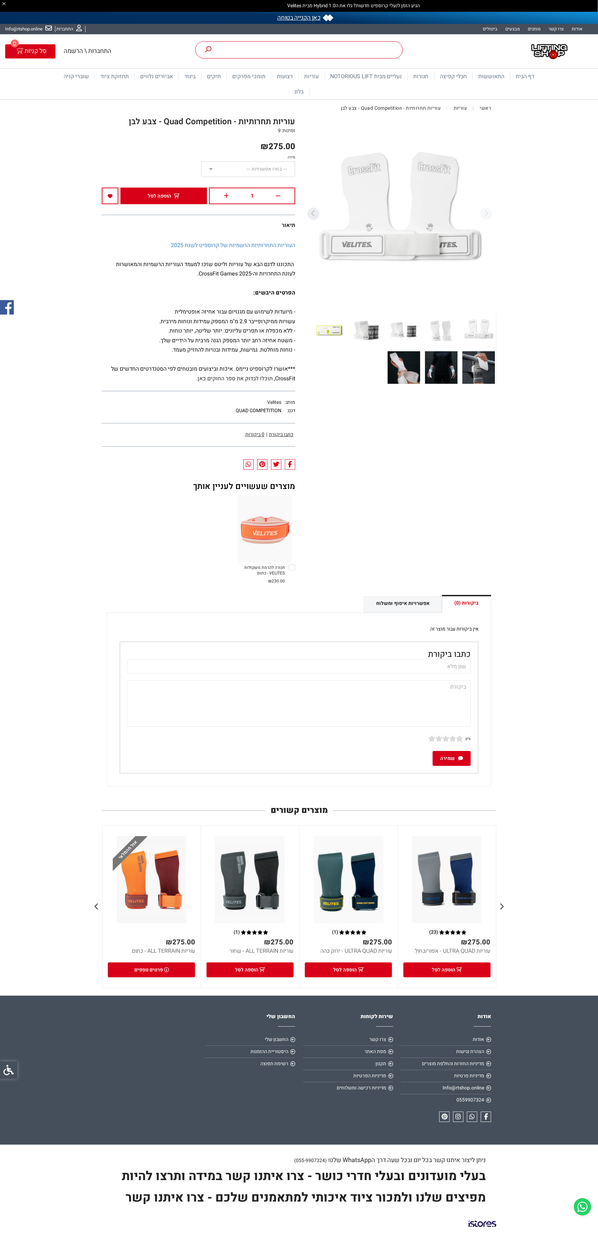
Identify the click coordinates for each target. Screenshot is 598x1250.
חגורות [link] (420, 76)
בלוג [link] (298, 92)
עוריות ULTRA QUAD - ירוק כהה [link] (356, 951)
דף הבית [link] (525, 76)
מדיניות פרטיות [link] (469, 1075)
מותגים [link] (534, 29)
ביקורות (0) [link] (466, 603)
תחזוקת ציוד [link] (114, 76)
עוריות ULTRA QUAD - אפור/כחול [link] (452, 951)
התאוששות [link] (491, 76)
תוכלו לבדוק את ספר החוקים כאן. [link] (234, 378)
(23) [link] (433, 932)
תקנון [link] (380, 1063)
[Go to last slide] (501, 907)
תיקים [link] (214, 76)
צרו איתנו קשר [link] (163, 1197)
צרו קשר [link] (556, 29)
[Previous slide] (485, 213)
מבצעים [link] (512, 29)
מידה (291, 157)
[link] (582, 1206)
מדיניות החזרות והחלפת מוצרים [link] (453, 1063)
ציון (468, 739)
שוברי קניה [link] (76, 76)
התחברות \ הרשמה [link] (87, 51)
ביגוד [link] (190, 76)
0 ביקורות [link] (254, 434)
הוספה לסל (159, 196)
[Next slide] (313, 213)
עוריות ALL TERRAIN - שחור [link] (261, 951)
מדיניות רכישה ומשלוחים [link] (361, 1088)
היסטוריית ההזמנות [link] (269, 1051)
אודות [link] (577, 29)
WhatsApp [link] (357, 1160)
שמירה (448, 758)
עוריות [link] (311, 76)
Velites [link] (274, 402)
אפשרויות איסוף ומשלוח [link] (402, 603)
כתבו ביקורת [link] (281, 434)
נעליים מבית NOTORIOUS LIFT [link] (366, 76)
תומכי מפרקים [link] (248, 76)
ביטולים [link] (490, 29)
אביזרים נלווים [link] (156, 76)
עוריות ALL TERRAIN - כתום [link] (163, 951)
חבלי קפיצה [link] (453, 76)
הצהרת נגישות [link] (470, 1051)
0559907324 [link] (470, 1100)
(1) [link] (335, 932)
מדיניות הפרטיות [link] (369, 1075)
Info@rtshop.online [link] (463, 1088)
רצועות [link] (285, 76)
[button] (478, 330)
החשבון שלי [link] (276, 1039)
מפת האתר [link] (375, 1051)
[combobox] (248, 169)
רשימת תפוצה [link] (274, 1063)
